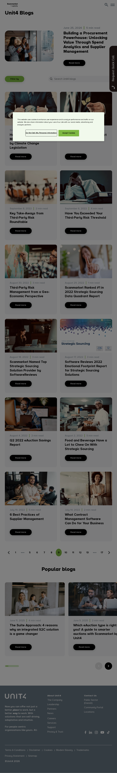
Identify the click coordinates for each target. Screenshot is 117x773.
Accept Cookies (68, 133)
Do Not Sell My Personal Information (41, 133)
